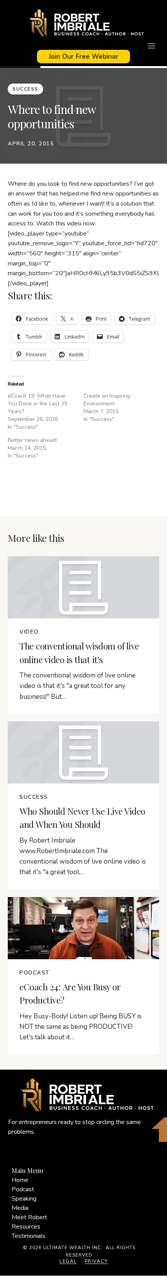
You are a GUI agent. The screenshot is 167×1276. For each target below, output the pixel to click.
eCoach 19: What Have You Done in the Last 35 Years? (37, 403)
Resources (26, 1226)
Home (20, 1180)
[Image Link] (83, 24)
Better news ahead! (32, 440)
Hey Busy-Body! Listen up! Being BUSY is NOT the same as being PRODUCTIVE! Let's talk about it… (80, 1027)
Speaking (24, 1198)
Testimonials (28, 1236)
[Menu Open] (83, 46)
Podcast (23, 1189)
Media (20, 1208)
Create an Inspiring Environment (107, 399)
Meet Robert (29, 1217)
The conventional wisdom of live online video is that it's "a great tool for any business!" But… (77, 686)
